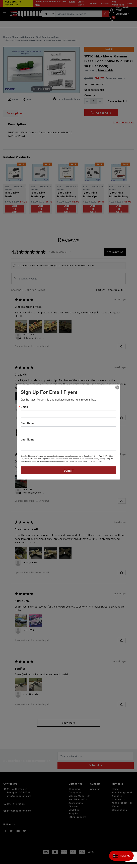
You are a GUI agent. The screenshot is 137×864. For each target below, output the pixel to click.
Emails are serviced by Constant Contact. (85, 461)
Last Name (27, 439)
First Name (27, 423)
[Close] (117, 388)
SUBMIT (68, 470)
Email (24, 407)
